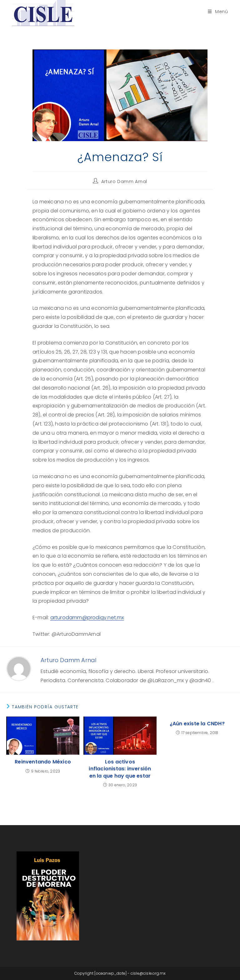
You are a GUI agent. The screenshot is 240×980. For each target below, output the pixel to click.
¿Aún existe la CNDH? (197, 723)
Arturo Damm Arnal (124, 181)
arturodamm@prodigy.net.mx (87, 617)
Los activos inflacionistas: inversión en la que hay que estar (120, 768)
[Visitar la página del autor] (18, 668)
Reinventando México (43, 761)
